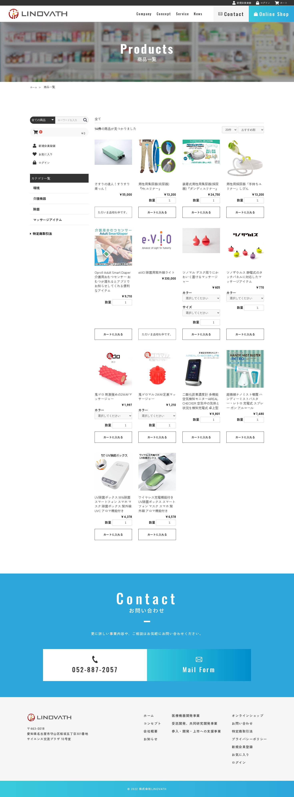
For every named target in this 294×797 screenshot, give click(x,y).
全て (98, 118)
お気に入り (240, 754)
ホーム (33, 87)
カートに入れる (157, 212)
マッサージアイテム (47, 219)
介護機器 (39, 198)
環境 (36, 187)
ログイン (239, 762)
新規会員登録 (242, 746)
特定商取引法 (42, 233)
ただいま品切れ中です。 (113, 212)
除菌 (36, 209)
